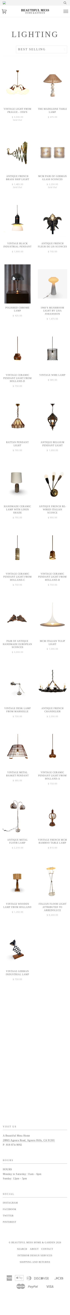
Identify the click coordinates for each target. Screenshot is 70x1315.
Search (22, 1249)
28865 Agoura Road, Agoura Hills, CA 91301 (29, 1140)
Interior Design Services (35, 1255)
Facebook (9, 1209)
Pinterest (9, 1222)
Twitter (8, 1215)
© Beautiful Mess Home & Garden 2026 (35, 1242)
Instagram (10, 1203)
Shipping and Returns (35, 1262)
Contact (47, 1249)
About (34, 1249)
